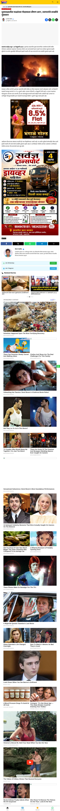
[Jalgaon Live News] (4, 2)
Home (4, 7)
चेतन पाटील (9, 19)
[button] (52, 2)
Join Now (53, 263)
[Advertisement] (30, 34)
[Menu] (57, 2)
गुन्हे (6, 7)
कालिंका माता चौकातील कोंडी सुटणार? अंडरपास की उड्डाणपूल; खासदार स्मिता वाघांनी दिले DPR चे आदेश (22, 293)
